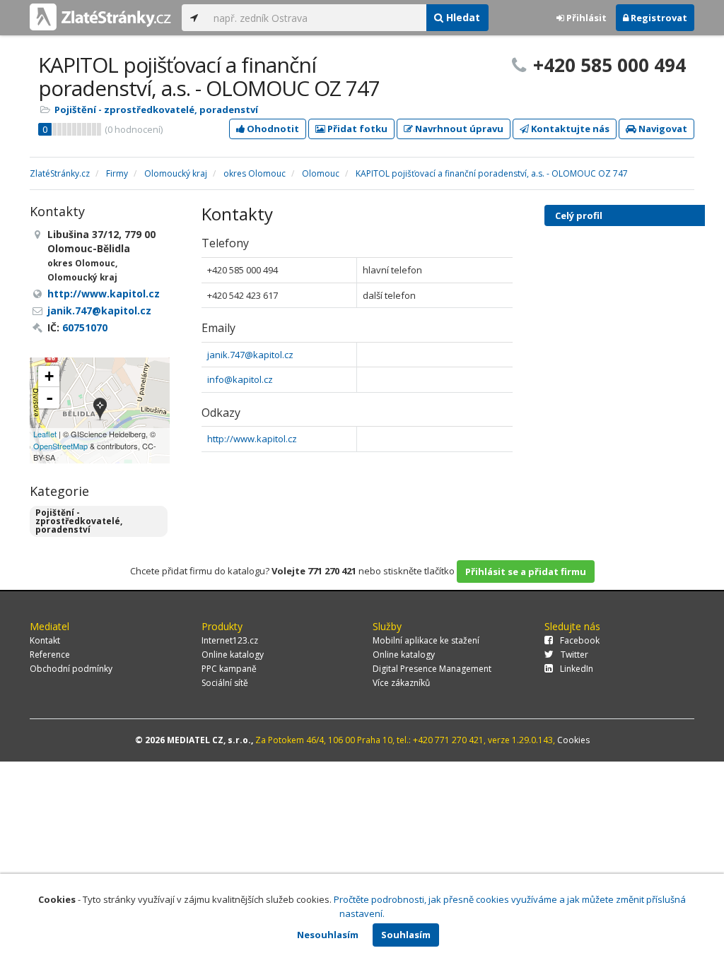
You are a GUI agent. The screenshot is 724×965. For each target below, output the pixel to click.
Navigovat (661, 128)
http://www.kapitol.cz (252, 438)
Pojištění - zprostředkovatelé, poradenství (156, 109)
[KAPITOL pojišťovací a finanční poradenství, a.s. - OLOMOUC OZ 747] (100, 410)
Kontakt (45, 640)
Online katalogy (233, 655)
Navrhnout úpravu (458, 128)
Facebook (580, 640)
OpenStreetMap (60, 445)
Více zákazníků (401, 683)
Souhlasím (406, 934)
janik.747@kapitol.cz (250, 354)
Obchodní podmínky (71, 669)
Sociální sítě (225, 683)
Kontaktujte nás (569, 128)
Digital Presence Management (432, 669)
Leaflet (45, 433)
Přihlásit (585, 17)
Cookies (573, 740)
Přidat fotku (356, 128)
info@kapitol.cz (240, 379)
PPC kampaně (229, 669)
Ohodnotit (272, 128)
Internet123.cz (230, 640)
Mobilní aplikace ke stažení (426, 640)
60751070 (84, 327)
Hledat (461, 17)
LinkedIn (576, 669)
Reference (50, 655)
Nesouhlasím (327, 934)
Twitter (574, 655)
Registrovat (658, 17)
